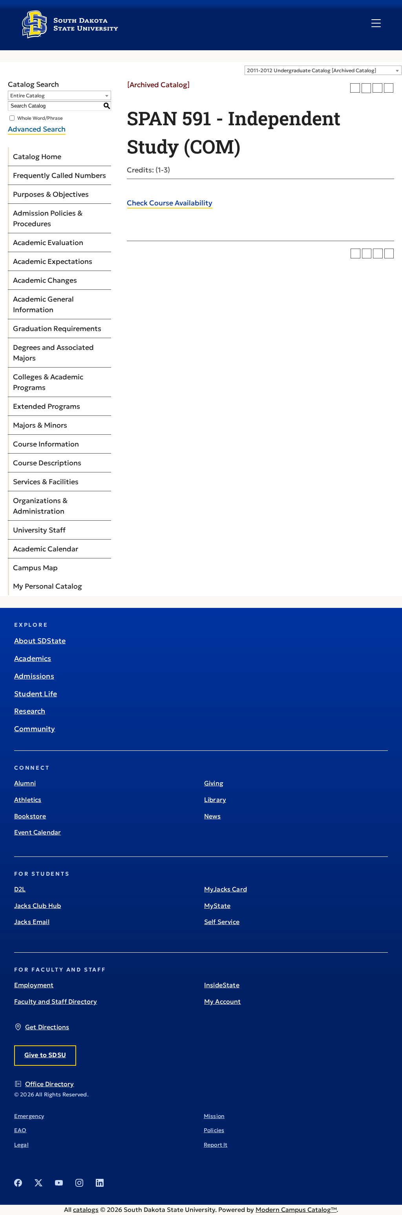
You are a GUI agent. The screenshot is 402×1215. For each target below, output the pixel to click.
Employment (34, 985)
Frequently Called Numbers (59, 175)
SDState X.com (38, 1183)
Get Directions (47, 1027)
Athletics (27, 799)
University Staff (39, 529)
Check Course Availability (169, 202)
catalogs (86, 1209)
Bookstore (30, 816)
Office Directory (49, 1084)
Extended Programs (46, 406)
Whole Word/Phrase (40, 118)
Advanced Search (37, 129)
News (212, 816)
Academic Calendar (45, 548)
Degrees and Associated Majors (53, 352)
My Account (222, 1001)
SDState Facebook (18, 1183)
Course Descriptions (47, 462)
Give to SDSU (45, 1055)
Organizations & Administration (40, 506)
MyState (217, 905)
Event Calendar (37, 832)
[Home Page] (70, 35)
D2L (20, 889)
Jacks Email (31, 922)
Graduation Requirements (57, 328)
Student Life (35, 693)
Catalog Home (37, 156)
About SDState (40, 640)
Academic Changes (45, 280)
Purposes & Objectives (51, 194)
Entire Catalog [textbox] (27, 95)
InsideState (221, 985)
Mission (214, 1116)
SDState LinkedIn (100, 1183)
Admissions (34, 676)
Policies (214, 1130)
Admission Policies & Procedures (47, 218)
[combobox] (323, 70)
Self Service (221, 922)
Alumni (25, 783)
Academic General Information (43, 304)
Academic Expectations (52, 261)
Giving (213, 783)
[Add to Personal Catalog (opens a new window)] (355, 88)
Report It (215, 1144)
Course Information (46, 443)
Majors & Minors (40, 425)
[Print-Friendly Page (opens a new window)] (377, 88)
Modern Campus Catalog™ (296, 1209)
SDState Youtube (59, 1183)
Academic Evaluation (48, 242)
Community (34, 728)
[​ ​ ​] (376, 23)
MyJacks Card (225, 889)
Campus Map (35, 567)
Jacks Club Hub (37, 905)
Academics (32, 658)
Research (29, 710)
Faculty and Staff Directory (55, 1001)
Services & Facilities (46, 481)
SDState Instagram (79, 1183)
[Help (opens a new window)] (389, 88)
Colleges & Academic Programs (48, 382)
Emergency (29, 1116)
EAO (20, 1130)
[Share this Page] (366, 88)
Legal (21, 1144)
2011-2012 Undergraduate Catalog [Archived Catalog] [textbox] (311, 70)
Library (215, 799)
